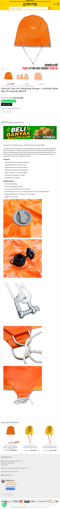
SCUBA (7, 86)
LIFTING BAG (20, 86)
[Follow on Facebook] (2, 494)
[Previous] (4, 42)
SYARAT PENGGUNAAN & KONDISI (49, 504)
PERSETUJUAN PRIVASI (23, 504)
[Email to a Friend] (10, 112)
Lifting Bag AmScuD (29, 86)
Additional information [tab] (16, 122)
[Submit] (49, 8)
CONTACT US (14, 504)
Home (2, 86)
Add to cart (7, 104)
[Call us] (13, 494)
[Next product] (2, 94)
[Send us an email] (10, 494)
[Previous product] (5, 94)
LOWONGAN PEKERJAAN (34, 504)
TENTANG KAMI (6, 504)
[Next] (56, 42)
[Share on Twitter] (8, 112)
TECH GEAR (12, 86)
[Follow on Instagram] (5, 494)
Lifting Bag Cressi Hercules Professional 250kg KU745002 (30, 447)
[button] (2, 4)
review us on (10, 488)
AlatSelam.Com (10, 480)
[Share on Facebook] (5, 112)
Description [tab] (5, 122)
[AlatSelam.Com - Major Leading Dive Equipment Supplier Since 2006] (30, 4)
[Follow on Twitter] (8, 494)
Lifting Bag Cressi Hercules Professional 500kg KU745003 (50, 447)
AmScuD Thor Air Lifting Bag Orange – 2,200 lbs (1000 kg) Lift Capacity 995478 (10, 448)
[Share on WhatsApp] (2, 112)
